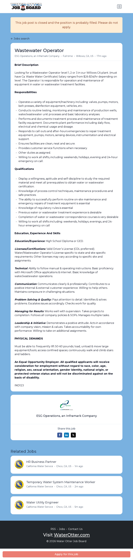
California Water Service (39, 466)
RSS (53, 529)
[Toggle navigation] (119, 6)
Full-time (68, 56)
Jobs (62, 529)
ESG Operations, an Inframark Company (37, 56)
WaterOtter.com (72, 535)
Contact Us (75, 529)
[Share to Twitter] (73, 435)
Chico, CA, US (63, 466)
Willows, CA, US (84, 56)
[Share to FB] (59, 435)
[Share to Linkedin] (66, 435)
